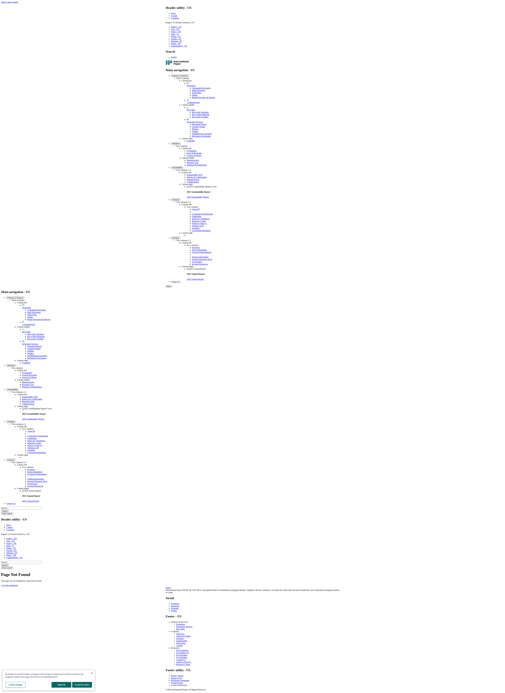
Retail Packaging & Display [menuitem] (203, 97)
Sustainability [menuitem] (177, 168)
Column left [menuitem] (186, 81)
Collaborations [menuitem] (193, 182)
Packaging (180, 624)
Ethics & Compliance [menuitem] (201, 219)
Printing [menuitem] (195, 129)
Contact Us (181, 660)
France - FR (176, 32)
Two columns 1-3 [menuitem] (183, 170)
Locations (175, 18)
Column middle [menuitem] (187, 105)
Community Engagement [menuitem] (202, 214)
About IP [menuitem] (196, 209)
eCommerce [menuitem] (192, 151)
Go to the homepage (9, 585)
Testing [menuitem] (195, 131)
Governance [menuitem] (197, 262)
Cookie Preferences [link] (179, 685)
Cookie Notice (177, 683)
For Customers (182, 650)
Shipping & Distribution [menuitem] (197, 165)
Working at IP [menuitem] (198, 226)
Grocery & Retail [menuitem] (194, 155)
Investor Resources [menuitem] (200, 264)
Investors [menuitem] (175, 238)
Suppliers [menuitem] (196, 228)
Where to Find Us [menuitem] (199, 223)
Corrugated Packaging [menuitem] (201, 88)
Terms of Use (176, 678)
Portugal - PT (176, 41)
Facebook (175, 604)
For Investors (181, 655)
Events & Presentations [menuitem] (201, 252)
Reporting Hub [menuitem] (193, 179)
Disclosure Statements (180, 680)
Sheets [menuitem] (194, 95)
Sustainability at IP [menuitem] (194, 175)
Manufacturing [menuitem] (193, 160)
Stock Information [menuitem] (199, 250)
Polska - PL (176, 36)
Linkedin (174, 608)
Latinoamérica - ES (179, 46)
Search (174, 57)
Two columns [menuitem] (182, 146)
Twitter (174, 611)
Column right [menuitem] (187, 138)
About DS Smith (183, 636)
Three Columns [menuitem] (182, 78)
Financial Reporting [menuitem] (200, 257)
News (173, 13)
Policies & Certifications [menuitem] (197, 177)
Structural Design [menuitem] (199, 124)
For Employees (182, 653)
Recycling (180, 629)
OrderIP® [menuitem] (191, 141)
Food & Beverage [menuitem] (194, 153)
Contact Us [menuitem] (175, 281)
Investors (180, 638)
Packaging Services (184, 627)
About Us (180, 634)
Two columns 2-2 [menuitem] (183, 202)
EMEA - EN (176, 27)
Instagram (175, 606)
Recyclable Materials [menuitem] (200, 114)
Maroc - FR (176, 43)
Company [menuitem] (175, 200)
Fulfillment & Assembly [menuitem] (202, 134)
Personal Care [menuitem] (192, 162)
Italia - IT (175, 34)
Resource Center (183, 664)
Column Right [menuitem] (187, 266)
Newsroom (180, 643)
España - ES (176, 39)
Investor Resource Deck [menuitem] (202, 259)
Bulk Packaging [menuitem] (198, 90)
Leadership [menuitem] (196, 216)
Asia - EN (175, 29)
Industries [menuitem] (176, 144)
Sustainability (181, 641)
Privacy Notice (177, 676)
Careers (174, 16)
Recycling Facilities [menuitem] (200, 117)
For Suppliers (181, 657)
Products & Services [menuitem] (180, 76)
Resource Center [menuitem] (199, 221)
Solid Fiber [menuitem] (196, 93)
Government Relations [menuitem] (201, 230)
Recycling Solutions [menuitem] (200, 112)
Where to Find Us (183, 662)
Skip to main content (9, 2)
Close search (7, 514)
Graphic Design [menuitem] (198, 127)
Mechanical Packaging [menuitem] (201, 136)
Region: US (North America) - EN (180, 22)
